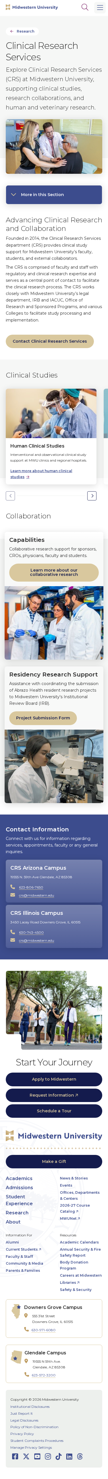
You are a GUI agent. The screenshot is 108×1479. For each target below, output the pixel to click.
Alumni (12, 1242)
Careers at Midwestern (81, 1275)
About (13, 1222)
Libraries (68, 1282)
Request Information (52, 1095)
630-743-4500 (31, 932)
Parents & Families (23, 1270)
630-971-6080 (43, 1330)
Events (66, 1185)
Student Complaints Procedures (36, 1440)
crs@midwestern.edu (36, 895)
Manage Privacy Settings (31, 1447)
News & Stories (74, 1178)
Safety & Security (76, 1290)
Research (25, 31)
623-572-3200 (44, 1375)
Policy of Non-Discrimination (34, 1427)
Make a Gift (54, 1161)
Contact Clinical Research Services (50, 341)
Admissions (19, 1187)
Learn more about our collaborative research (54, 572)
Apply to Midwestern (54, 1079)
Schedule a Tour (54, 1110)
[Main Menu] (100, 7)
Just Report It (21, 1413)
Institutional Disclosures (30, 1406)
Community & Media (24, 1263)
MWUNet (68, 1218)
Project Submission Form (43, 717)
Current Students (22, 1249)
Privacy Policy (22, 1434)
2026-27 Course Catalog (75, 1208)
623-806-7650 (31, 887)
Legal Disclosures (24, 1420)
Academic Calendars (79, 1242)
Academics (19, 1178)
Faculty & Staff (19, 1256)
